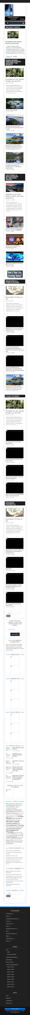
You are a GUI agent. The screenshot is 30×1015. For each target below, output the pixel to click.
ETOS (23, 811)
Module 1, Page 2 (10, 969)
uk (22, 835)
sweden (7, 835)
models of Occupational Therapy (15, 824)
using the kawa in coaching (18, 840)
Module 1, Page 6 (10, 979)
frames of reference (12, 813)
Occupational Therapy (12, 831)
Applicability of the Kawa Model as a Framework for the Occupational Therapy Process (15, 330)
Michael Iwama (12, 821)
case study (16, 804)
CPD (16, 811)
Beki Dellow (9, 804)
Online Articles (9, 923)
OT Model (12, 834)
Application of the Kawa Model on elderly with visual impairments (14, 196)
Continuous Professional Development (14, 810)
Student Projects (9, 938)
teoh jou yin (18, 835)
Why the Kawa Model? (11, 954)
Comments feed (9, 1000)
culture (19, 811)
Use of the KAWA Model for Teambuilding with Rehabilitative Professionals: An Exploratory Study (15, 369)
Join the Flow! (15, 634)
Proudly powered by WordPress (12, 1010)
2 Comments (16, 149)
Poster (7, 926)
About (7, 949)
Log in (7, 995)
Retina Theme (16, 1012)
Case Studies (8, 913)
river (22, 834)
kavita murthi (15, 816)
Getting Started (9, 959)
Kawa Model (9, 568)
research (19, 834)
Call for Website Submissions (16, 874)
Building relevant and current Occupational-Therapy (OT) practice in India (15, 128)
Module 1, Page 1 (10, 966)
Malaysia (11, 820)
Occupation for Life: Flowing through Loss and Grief (17, 755)
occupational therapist (13, 828)
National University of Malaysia (13, 827)
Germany (20, 813)
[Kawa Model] (9, 796)
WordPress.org (9, 1003)
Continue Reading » (13, 93)
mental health (17, 820)
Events (7, 916)
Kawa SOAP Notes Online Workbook (13, 850)
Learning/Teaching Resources (12, 918)
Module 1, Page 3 (10, 971)
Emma (7, 874)
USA (11, 840)
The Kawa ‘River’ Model (11, 110)
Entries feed (8, 998)
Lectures (7, 921)
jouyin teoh (9, 816)
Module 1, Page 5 (10, 976)
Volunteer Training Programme (12, 964)
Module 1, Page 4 (10, 974)
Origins (8, 952)
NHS (22, 827)
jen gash (20, 815)
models (8, 823)
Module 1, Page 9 (10, 986)
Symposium (12, 835)
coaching (12, 807)
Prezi (7, 931)
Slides (7, 936)
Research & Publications (11, 933)
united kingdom (11, 837)
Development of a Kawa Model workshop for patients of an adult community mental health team (14, 146)
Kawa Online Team (9, 962)
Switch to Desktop (15, 1008)
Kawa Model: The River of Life (12, 855)
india (17, 815)
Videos (7, 941)
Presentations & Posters (10, 928)
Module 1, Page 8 (10, 984)
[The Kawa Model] (9, 15)
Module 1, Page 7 (10, 981)
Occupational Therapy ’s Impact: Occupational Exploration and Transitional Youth (14, 586)
